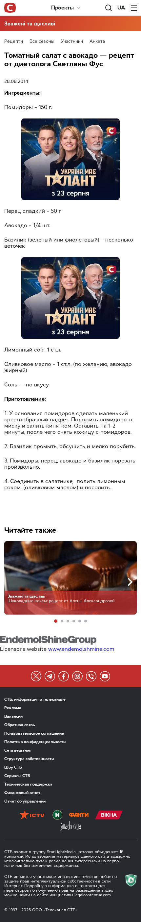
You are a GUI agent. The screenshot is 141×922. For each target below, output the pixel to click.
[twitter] (36, 676)
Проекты (62, 8)
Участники (72, 41)
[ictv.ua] (32, 815)
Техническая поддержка (28, 784)
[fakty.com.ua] (79, 815)
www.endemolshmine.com (81, 649)
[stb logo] (10, 8)
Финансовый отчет (22, 792)
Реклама (12, 708)
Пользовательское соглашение (34, 733)
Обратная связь (19, 725)
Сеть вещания (17, 750)
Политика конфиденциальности (35, 742)
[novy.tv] (57, 815)
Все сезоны (42, 41)
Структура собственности (29, 759)
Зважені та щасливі (29, 24)
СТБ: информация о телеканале (35, 699)
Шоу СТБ (13, 767)
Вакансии (13, 716)
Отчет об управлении (25, 801)
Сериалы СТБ (17, 776)
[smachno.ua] (71, 826)
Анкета (97, 41)
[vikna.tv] (109, 815)
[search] (108, 8)
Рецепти (13, 41)
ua (121, 8)
